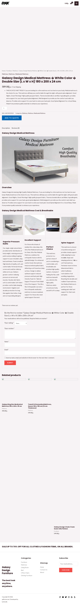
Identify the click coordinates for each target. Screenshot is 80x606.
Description (6, 128)
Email (6, 349)
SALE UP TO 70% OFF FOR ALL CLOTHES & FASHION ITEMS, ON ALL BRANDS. (37, 546)
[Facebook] (60, 597)
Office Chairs (25, 573)
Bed (22, 570)
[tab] (6, 128)
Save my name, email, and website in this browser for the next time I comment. (30, 358)
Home (3, 71)
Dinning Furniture (26, 575)
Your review (9, 328)
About (42, 572)
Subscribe (66, 570)
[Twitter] (66, 597)
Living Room (25, 567)
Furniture (9, 71)
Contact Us (43, 570)
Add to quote (12, 118)
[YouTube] (63, 597)
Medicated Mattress (21, 74)
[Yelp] (75, 597)
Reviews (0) (15, 128)
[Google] (72, 597)
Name (6, 341)
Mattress (15, 71)
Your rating (9, 323)
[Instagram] (69, 597)
